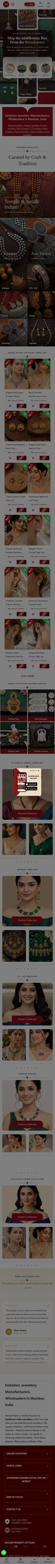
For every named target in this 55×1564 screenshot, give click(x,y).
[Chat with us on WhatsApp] (3, 1552)
